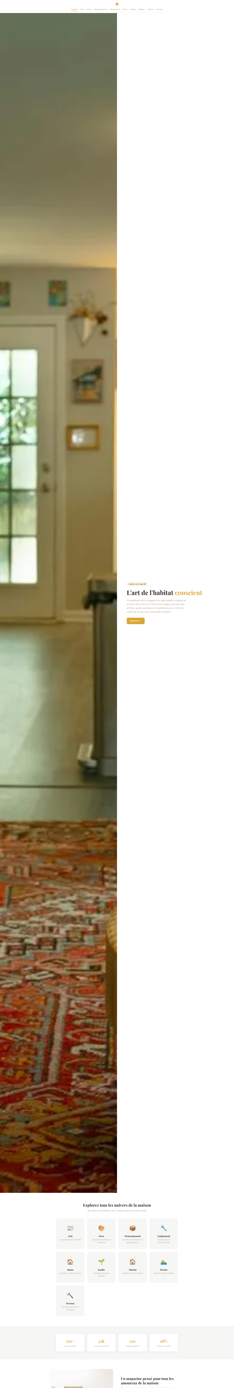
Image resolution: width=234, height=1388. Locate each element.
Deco (89, 9)
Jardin (133, 9)
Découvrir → (135, 621)
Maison (141, 9)
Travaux (159, 9)
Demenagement (100, 9)
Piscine (150, 9)
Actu (82, 9)
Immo (125, 9)
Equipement (115, 9)
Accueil (74, 9)
